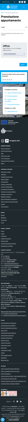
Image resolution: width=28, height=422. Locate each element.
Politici (2, 163)
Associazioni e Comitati (7, 246)
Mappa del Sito (5, 360)
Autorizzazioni (4, 182)
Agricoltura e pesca (6, 172)
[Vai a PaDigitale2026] (10, 141)
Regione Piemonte (5, 2)
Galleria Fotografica (6, 239)
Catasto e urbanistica (6, 184)
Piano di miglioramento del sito (9, 328)
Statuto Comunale (5, 343)
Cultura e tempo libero (6, 187)
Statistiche (4, 358)
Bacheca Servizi (5, 340)
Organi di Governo (5, 148)
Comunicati (4, 220)
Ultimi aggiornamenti (6, 355)
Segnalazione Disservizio (7, 335)
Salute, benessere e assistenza (9, 199)
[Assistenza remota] (15, 412)
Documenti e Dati (5, 156)
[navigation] (3, 7)
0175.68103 (6, 256)
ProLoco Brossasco (6, 374)
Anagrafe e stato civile (7, 177)
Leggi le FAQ (4, 330)
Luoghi (2, 234)
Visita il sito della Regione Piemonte (10, 369)
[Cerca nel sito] (24, 7)
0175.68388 (6, 258)
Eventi (2, 231)
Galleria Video (4, 241)
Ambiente (3, 174)
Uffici (2, 153)
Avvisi (2, 223)
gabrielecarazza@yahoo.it (11, 314)
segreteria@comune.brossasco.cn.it (13, 265)
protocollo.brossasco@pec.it (11, 263)
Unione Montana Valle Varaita (8, 379)
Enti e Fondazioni (5, 158)
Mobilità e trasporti (6, 197)
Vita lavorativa (4, 207)
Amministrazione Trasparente (8, 323)
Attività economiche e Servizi (8, 243)
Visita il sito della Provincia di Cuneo (10, 371)
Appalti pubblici (5, 179)
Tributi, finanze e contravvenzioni (9, 202)
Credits (3, 353)
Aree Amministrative (6, 151)
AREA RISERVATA (14, 420)
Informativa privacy (6, 345)
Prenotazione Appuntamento (8, 333)
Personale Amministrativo (7, 161)
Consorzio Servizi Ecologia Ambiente (10, 384)
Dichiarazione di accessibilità (8, 325)
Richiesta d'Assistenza (6, 338)
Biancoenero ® (15, 416)
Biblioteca (3, 218)
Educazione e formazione (7, 189)
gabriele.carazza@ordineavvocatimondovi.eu (14, 315)
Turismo (3, 204)
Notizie (3, 215)
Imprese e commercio (6, 194)
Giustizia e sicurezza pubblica (8, 192)
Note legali (4, 348)
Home (2, 12)
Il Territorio (3, 236)
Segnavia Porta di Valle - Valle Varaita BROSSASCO (14, 376)
